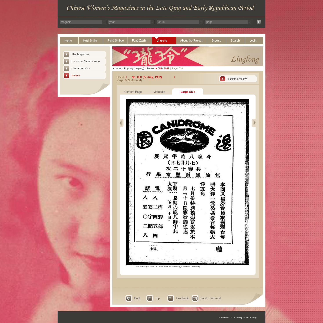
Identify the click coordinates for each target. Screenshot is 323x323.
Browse (216, 40)
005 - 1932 (163, 68)
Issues (75, 75)
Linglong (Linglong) (134, 68)
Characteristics (81, 68)
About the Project (191, 40)
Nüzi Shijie (90, 40)
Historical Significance (85, 61)
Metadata (159, 91)
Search (235, 40)
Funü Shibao (116, 40)
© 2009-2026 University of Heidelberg (238, 317)
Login (253, 40)
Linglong (161, 40)
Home (68, 40)
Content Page (133, 91)
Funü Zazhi (139, 40)
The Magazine (80, 54)
